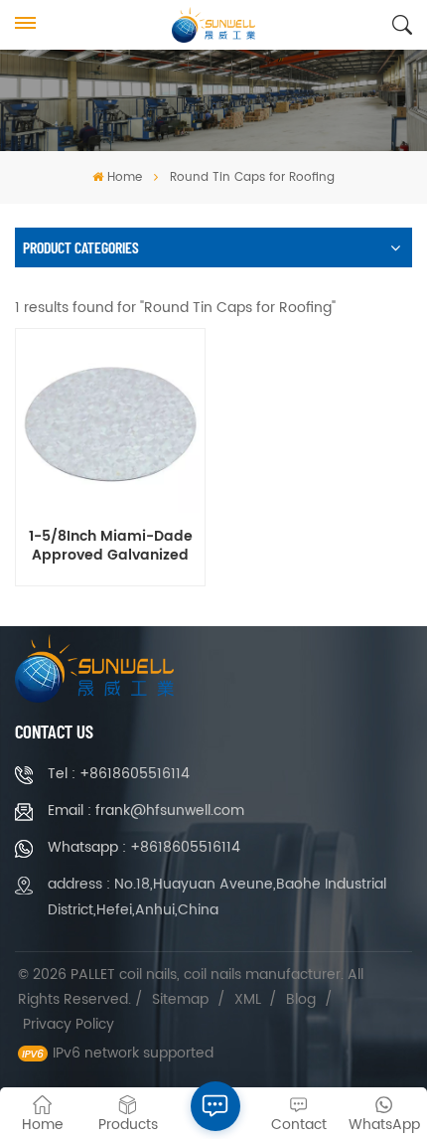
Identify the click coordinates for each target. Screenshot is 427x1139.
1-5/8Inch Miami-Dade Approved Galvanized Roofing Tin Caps (111, 547)
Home (124, 177)
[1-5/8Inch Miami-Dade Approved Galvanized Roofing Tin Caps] (110, 424)
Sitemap (180, 999)
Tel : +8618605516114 (119, 773)
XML (247, 999)
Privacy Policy (68, 1024)
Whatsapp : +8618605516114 (144, 847)
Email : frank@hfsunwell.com (146, 810)
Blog (301, 999)
